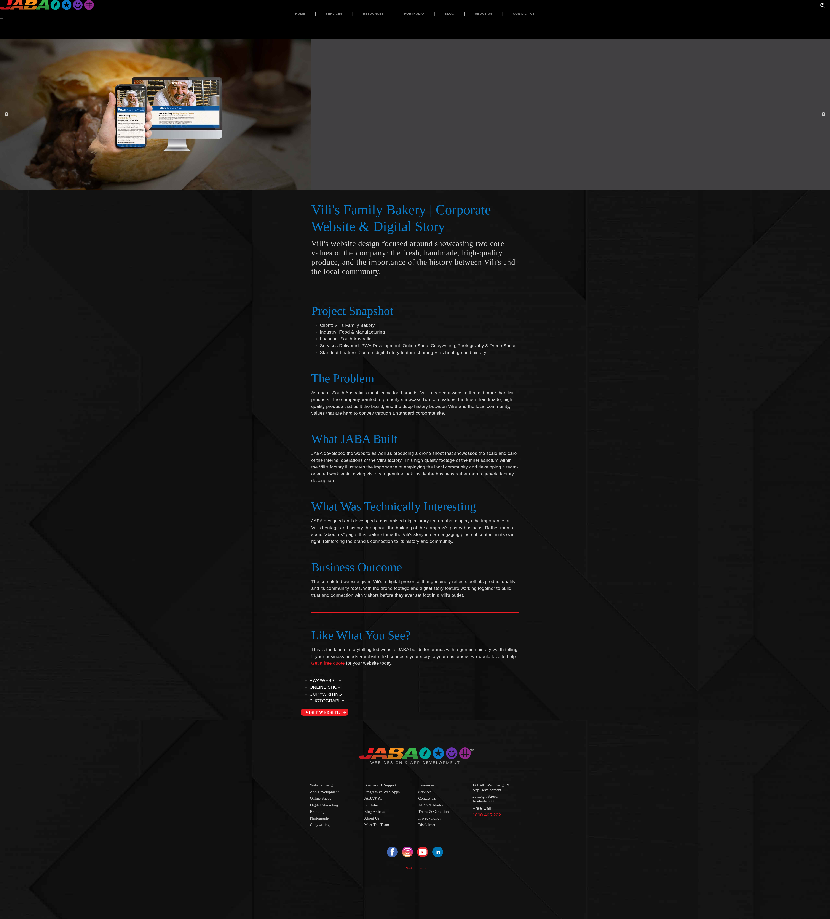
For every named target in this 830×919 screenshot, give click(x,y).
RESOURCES (373, 13)
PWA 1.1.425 (415, 868)
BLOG (449, 13)
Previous (6, 114)
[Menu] (1, 18)
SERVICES (334, 13)
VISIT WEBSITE (322, 712)
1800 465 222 (486, 814)
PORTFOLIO (414, 13)
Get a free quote (328, 663)
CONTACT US (524, 13)
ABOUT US (483, 13)
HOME (300, 13)
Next (823, 114)
